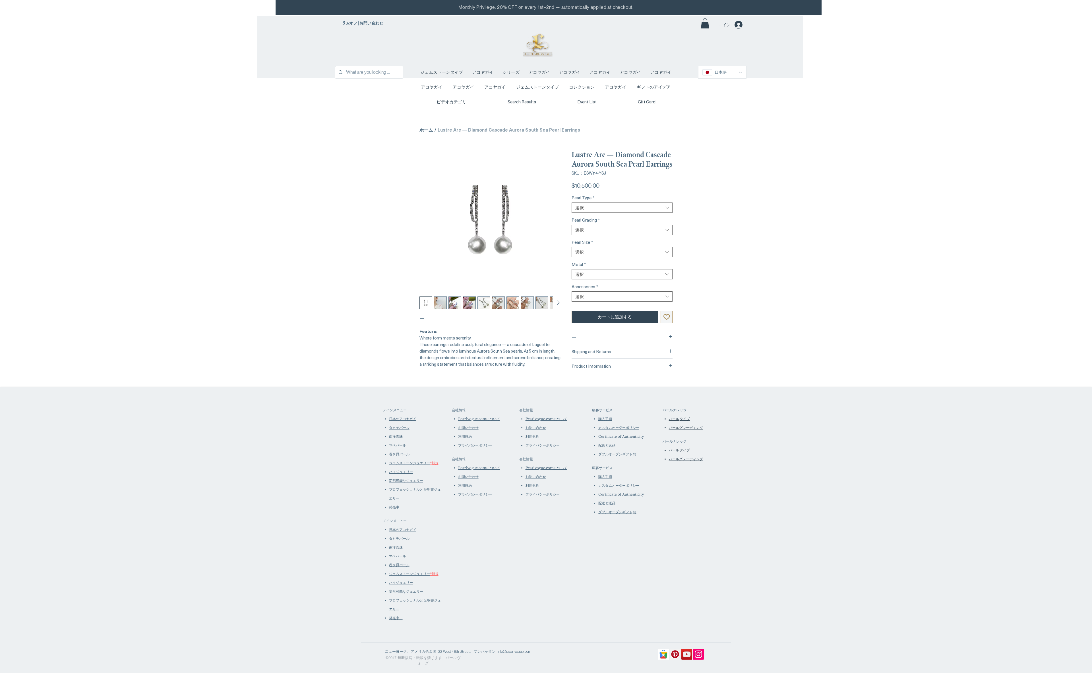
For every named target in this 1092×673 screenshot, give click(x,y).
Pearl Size (582, 242)
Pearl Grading (586, 219)
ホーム (426, 129)
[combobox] (622, 207)
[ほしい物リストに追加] (667, 317)
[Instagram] (698, 654)
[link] (705, 23)
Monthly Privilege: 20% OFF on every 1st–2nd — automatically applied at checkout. (546, 7)
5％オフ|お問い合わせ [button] (363, 23)
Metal (579, 264)
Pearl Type (583, 197)
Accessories (585, 286)
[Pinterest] (675, 654)
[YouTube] (686, 654)
